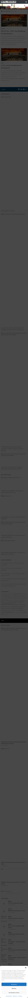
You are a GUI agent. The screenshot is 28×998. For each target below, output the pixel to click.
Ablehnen (14, 988)
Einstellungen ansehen (14, 992)
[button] (26, 967)
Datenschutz (15, 995)
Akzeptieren (14, 984)
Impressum (20, 995)
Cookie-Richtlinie (9, 995)
